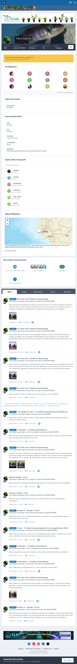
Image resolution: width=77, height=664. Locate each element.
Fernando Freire (31, 530)
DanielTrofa (17, 183)
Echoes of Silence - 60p (18, 493)
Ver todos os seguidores (64, 92)
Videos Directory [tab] (39, 292)
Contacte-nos (47, 649)
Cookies (56, 649)
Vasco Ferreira (31, 513)
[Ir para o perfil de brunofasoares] (12, 86)
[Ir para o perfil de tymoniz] (9, 178)
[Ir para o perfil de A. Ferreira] (29, 86)
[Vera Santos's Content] (70, 47)
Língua (20, 649)
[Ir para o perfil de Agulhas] (9, 171)
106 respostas (30, 571)
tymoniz (16, 177)
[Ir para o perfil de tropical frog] (47, 73)
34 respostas (30, 522)
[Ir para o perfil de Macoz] (65, 73)
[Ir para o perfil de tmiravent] (65, 86)
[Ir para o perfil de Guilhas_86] (29, 73)
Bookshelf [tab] (67, 292)
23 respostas (24, 322)
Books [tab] (53, 292)
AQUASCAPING (50, 301)
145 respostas (31, 423)
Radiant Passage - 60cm (31, 405)
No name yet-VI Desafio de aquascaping (32, 299)
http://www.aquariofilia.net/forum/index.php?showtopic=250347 (27, 151)
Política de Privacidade (33, 649)
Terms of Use (36, 661)
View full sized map (10, 250)
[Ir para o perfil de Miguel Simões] (12, 73)
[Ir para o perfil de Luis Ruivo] (9, 191)
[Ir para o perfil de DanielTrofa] (9, 184)
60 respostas (31, 441)
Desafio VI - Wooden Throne (34, 403)
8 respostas (30, 504)
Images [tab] (24, 292)
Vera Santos (13, 301)
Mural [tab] (10, 292)
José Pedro (30, 564)
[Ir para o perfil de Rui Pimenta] (47, 80)
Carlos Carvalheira (32, 432)
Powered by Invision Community (38, 653)
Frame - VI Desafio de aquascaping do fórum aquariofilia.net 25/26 (42, 528)
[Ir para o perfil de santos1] (12, 80)
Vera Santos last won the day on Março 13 (19, 57)
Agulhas (16, 170)
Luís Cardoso (30, 479)
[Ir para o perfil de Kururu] (9, 204)
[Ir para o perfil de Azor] (65, 80)
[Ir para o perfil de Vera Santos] (6, 300)
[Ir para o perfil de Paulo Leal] (47, 86)
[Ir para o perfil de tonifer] (29, 80)
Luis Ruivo (17, 190)
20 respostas (30, 486)
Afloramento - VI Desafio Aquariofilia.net (32, 562)
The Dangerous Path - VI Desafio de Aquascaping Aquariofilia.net (42, 412)
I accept (68, 660)
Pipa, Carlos (17, 196)
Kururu (16, 203)
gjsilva (28, 414)
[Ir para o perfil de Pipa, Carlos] (9, 197)
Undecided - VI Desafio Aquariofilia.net (32, 430)
